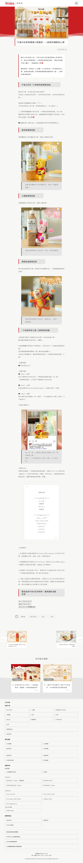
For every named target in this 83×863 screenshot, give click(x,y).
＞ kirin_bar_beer (10, 794)
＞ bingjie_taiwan (47, 799)
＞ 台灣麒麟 (45, 744)
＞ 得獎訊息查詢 (10, 760)
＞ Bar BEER (9, 710)
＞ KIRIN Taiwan (10, 810)
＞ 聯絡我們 (45, 755)
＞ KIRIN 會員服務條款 (11, 841)
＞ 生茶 (7, 724)
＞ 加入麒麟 (45, 748)
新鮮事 (23, 617)
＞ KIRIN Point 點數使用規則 (13, 837)
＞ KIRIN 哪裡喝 (10, 825)
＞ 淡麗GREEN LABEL (60, 710)
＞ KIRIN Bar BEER (47, 780)
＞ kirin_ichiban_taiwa (48, 794)
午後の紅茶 (33, 617)
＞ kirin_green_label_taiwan (13, 799)
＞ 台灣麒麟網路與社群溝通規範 (14, 846)
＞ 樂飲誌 (44, 772)
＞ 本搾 (56, 715)
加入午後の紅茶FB (25, 601)
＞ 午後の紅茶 (58, 719)
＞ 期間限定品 (9, 729)
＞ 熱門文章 (8, 820)
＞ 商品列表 (8, 734)
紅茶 (43, 617)
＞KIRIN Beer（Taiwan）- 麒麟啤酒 (15, 780)
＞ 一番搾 (32, 710)
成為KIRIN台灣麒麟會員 (27, 607)
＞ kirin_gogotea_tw (11, 804)
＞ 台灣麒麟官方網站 (11, 772)
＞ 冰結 (32, 715)
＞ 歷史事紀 (8, 748)
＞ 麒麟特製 (33, 719)
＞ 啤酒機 (8, 715)
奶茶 (52, 617)
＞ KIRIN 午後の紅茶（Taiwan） (14, 785)
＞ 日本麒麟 (8, 744)
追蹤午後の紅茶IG (25, 604)
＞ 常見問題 (45, 760)
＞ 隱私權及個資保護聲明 (12, 832)
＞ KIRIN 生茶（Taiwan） (49, 785)
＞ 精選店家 (45, 820)
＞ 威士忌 (8, 719)
